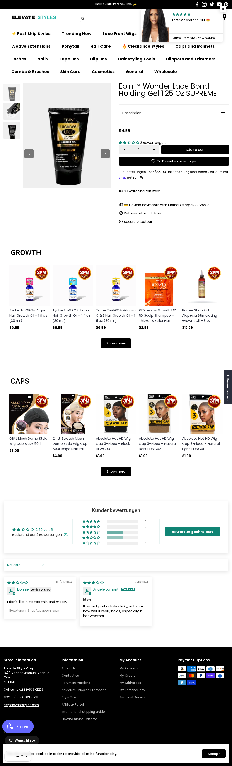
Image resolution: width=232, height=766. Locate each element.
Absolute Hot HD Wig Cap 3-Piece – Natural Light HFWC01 (201, 443)
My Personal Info (132, 690)
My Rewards (129, 668)
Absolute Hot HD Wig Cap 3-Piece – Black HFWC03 (113, 443)
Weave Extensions (31, 46)
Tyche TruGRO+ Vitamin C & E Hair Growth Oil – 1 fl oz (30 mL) (116, 315)
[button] (129, 142)
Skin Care (70, 71)
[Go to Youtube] (219, 4)
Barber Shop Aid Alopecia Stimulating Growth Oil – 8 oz (199, 315)
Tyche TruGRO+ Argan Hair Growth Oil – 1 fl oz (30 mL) (28, 315)
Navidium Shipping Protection (84, 690)
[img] (17, 582)
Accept (214, 753)
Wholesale (165, 71)
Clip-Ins (98, 59)
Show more (116, 343)
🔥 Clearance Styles (143, 46)
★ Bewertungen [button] (227, 387)
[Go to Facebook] (197, 4)
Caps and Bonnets (195, 46)
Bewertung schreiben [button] (192, 531)
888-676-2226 (33, 690)
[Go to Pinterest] (226, 4)
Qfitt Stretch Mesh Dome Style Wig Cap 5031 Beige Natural (70, 443)
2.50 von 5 (44, 529)
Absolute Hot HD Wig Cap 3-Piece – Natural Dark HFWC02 (157, 443)
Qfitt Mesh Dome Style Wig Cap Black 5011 (28, 441)
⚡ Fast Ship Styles (31, 33)
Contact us (70, 676)
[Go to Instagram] (204, 4)
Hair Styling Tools (136, 59)
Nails (42, 59)
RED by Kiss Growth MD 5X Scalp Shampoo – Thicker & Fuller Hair (157, 315)
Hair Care (100, 46)
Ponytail (70, 46)
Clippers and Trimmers (190, 59)
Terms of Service (133, 697)
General (134, 71)
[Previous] (29, 153)
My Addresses (130, 683)
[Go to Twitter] (212, 4)
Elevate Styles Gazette (79, 719)
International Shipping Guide (83, 712)
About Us (68, 668)
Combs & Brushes (30, 71)
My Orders (127, 676)
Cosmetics (103, 71)
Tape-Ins (69, 59)
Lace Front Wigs (120, 33)
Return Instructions (76, 683)
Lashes (18, 59)
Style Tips (69, 697)
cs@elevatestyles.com (21, 705)
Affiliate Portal (73, 704)
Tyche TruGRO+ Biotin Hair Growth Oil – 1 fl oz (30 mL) (71, 315)
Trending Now (77, 33)
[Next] (105, 153)
